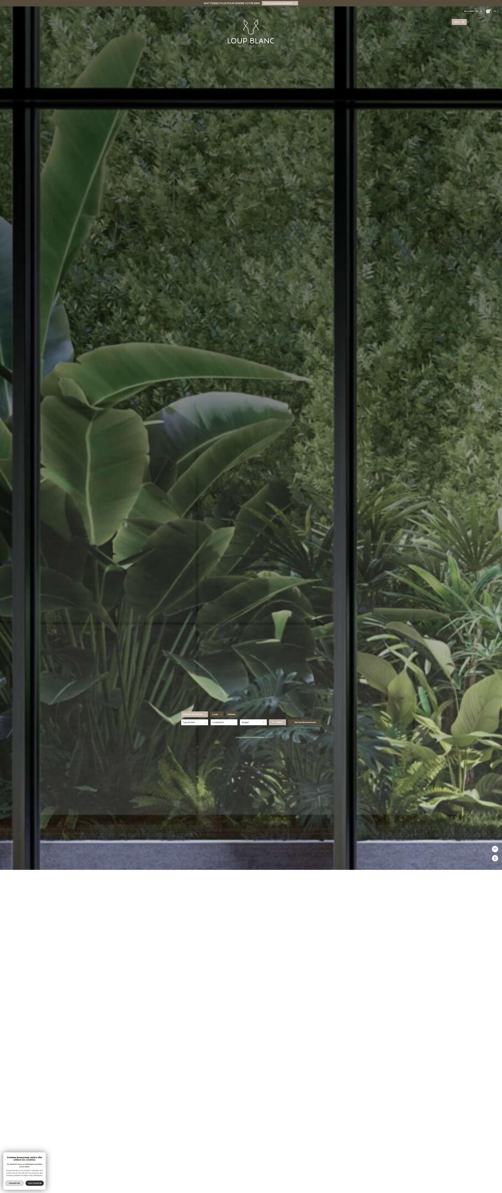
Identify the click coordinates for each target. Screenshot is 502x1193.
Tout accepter (35, 1183)
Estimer (232, 714)
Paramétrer (14, 1183)
